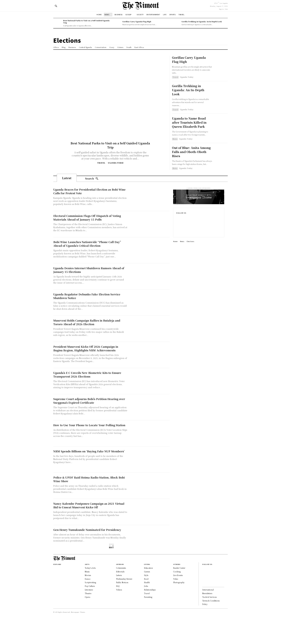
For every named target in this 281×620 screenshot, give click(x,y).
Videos (119, 589)
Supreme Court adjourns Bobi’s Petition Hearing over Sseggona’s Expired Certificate (89, 400)
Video (175, 579)
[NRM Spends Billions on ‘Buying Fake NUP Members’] (149, 459)
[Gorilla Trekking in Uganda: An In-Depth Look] (176, 23)
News (175, 139)
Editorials (120, 571)
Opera (87, 597)
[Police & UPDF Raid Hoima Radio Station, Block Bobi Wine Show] (149, 486)
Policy (205, 604)
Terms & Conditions (211, 600)
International (208, 589)
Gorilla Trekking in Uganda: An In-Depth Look (201, 21)
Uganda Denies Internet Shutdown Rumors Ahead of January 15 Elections (88, 270)
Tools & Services (209, 597)
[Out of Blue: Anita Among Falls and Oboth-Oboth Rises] (221, 153)
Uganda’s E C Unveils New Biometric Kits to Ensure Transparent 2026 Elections (87, 374)
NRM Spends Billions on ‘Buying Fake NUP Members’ (88, 451)
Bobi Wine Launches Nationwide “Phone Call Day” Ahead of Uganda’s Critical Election (87, 243)
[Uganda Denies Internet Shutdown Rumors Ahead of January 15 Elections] (149, 276)
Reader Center (179, 568)
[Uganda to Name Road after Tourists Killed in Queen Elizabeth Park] (221, 123)
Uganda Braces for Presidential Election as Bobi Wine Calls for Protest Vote (89, 191)
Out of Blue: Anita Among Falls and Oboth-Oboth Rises (191, 152)
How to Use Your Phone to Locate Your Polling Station (89, 425)
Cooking (177, 571)
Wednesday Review (124, 579)
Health (147, 582)
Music (87, 571)
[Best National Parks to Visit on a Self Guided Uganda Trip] (57, 23)
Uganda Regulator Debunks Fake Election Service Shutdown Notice (86, 296)
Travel (101, 163)
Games (147, 571)
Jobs (146, 586)
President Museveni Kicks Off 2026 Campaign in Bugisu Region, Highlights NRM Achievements (85, 348)
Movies (88, 575)
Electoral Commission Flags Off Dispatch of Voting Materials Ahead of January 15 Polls (87, 217)
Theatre (88, 593)
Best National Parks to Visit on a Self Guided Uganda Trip (86, 21)
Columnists (121, 568)
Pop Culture (90, 586)
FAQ (118, 586)
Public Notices (122, 582)
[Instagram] (177, 222)
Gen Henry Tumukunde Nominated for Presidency (87, 530)
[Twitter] (177, 231)
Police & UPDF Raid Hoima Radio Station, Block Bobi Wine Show (89, 479)
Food (146, 579)
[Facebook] (177, 217)
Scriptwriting (90, 582)
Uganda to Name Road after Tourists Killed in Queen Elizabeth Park (189, 122)
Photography (179, 582)
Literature (89, 589)
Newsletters (207, 593)
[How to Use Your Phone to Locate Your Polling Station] (149, 433)
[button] (56, 5)
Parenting (148, 597)
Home (175, 241)
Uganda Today (116, 163)
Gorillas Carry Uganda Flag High (136, 21)
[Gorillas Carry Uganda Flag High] (116, 23)
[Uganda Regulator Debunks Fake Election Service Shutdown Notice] (149, 302)
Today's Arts (90, 568)
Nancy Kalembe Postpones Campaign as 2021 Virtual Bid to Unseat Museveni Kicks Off (88, 505)
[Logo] (140, 6)
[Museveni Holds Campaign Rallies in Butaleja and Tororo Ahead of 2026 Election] (149, 329)
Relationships (150, 589)
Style (146, 575)
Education (148, 568)
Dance (87, 579)
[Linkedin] (177, 227)
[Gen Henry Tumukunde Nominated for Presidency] (149, 538)
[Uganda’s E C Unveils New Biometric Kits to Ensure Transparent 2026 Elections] (149, 381)
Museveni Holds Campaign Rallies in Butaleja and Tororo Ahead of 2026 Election (86, 322)
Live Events (178, 575)
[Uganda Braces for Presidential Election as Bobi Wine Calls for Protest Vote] (149, 198)
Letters (119, 575)
